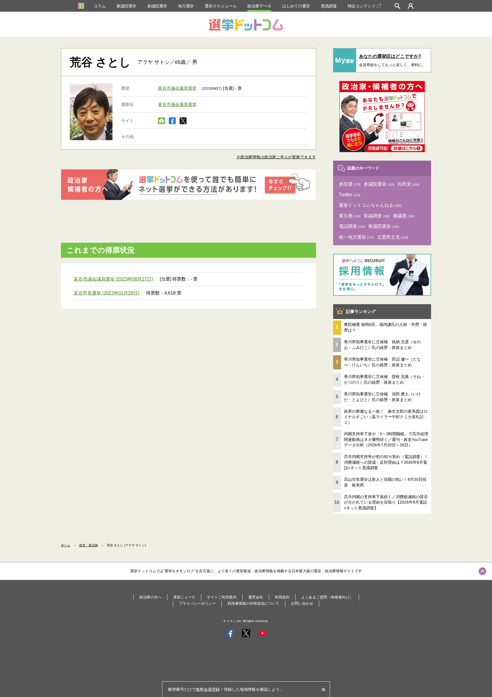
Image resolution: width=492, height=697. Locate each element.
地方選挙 (186, 6)
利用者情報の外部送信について (253, 603)
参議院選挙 (157, 6)
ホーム (65, 545)
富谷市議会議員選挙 (177, 88)
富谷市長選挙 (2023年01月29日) (106, 293)
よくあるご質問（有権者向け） (327, 597)
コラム (100, 6)
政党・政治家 (88, 545)
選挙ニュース (184, 597)
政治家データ (259, 6)
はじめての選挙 (296, 6)
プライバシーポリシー (197, 603)
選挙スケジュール (221, 6)
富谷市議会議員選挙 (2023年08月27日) (113, 279)
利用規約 (282, 597)
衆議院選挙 (126, 6)
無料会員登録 (208, 689)
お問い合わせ (302, 603)
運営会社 (255, 597)
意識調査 (329, 6)
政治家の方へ (150, 597)
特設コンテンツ (362, 6)
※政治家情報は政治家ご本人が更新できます (276, 157)
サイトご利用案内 (222, 597)
